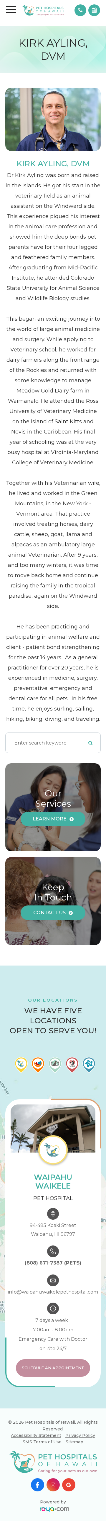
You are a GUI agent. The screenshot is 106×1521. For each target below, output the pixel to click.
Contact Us (49, 912)
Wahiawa (69, 1424)
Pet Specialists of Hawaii (68, 1467)
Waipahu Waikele (69, 1414)
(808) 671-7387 (44, 1263)
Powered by (53, 1502)
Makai (69, 1434)
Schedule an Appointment (53, 1367)
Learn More (50, 819)
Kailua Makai (68, 1444)
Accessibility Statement (36, 1435)
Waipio (69, 1454)
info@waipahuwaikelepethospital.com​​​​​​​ (53, 1292)
